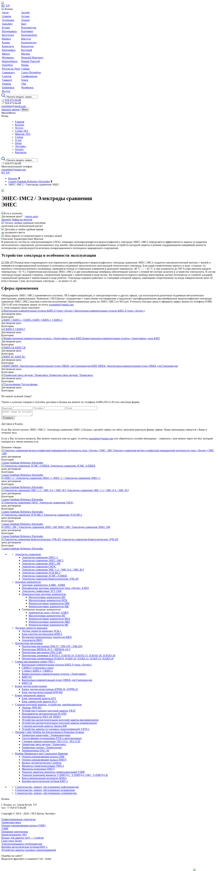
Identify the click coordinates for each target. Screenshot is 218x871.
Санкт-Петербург (31, 72)
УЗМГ (5, 828)
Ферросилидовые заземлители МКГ (49, 621)
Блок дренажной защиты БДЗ (39, 698)
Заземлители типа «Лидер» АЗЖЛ (48, 612)
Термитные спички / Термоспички (42, 747)
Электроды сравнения (28, 554)
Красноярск (8, 50)
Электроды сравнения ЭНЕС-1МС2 (43, 560)
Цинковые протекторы (14, 831)
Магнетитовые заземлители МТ (47, 597)
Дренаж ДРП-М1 (32, 707)
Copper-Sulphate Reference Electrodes (22, 462)
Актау (5, 12)
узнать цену (31, 216)
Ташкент (7, 80)
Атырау (25, 20)
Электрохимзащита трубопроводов (21, 843)
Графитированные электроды (18, 819)
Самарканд (8, 72)
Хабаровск (8, 87)
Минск (6, 53)
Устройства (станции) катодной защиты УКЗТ (49, 710)
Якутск (6, 91)
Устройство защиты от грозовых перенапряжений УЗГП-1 (56, 729)
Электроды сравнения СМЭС (39, 566)
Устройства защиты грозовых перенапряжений (28, 850)
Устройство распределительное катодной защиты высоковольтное (60, 719)
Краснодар (27, 46)
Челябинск (27, 87)
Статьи (19, 137)
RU (3, 5)
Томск (24, 80)
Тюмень (6, 83)
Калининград (29, 42)
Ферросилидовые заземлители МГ (48, 624)
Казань (6, 42)
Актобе (25, 12)
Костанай (26, 50)
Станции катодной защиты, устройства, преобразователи (48, 704)
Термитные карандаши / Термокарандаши (46, 735)
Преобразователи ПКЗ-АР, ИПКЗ (41, 716)
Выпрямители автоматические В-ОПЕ (44, 713)
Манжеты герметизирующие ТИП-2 (43, 765)
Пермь (25, 65)
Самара (25, 68)
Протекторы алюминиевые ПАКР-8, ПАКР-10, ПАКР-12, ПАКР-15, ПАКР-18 (67, 658)
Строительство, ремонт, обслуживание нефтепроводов (47, 787)
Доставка (20, 146)
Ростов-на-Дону (11, 68)
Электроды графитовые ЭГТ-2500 (41, 591)
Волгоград (8, 35)
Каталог (19, 124)
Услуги (19, 127)
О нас (18, 140)
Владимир (27, 31)
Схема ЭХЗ (21, 130)
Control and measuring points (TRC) (34, 661)
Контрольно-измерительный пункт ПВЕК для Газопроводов (57, 680)
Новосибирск (10, 61)
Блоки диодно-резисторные (31, 686)
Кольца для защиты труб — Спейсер (22, 837)
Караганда (8, 46)
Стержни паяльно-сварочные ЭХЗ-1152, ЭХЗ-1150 (51, 741)
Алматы (6, 16)
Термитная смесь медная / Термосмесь (44, 744)
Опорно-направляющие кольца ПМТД (44, 759)
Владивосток (28, 27)
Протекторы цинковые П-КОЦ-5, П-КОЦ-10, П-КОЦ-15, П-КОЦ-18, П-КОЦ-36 (68, 655)
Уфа (23, 83)
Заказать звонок (10, 109)
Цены (18, 143)
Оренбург (7, 65)
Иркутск (26, 38)
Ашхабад (7, 23)
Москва (25, 53)
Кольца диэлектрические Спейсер (41, 762)
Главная (19, 121)
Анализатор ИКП (32, 640)
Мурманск (8, 57)
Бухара (6, 27)
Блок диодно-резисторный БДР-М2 (42, 692)
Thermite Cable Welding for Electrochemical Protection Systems (49, 732)
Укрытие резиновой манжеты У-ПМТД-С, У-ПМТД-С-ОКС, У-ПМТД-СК (65, 775)
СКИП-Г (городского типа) (37, 667)
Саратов (6, 76)
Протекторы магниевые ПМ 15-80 (42, 652)
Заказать (6, 219)
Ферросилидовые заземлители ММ (49, 603)
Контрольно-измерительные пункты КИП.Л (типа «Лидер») (57, 664)
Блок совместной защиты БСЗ (39, 701)
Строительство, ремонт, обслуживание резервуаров (45, 790)
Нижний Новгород (32, 57)
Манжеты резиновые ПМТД (38, 768)
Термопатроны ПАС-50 (35, 750)
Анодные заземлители (28, 581)
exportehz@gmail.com (13, 106)
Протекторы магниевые (29, 643)
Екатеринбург (29, 35)
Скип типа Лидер (11, 840)
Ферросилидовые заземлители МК (49, 606)
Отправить (8, 418)
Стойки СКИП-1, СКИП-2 (37, 670)
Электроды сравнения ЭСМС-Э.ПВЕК (44, 575)
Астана (25, 16)
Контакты (20, 152)
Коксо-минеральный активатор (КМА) (44, 778)
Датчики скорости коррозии (31, 627)
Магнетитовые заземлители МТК (48, 600)
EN (8, 5)
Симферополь (29, 76)
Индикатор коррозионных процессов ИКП (47, 637)
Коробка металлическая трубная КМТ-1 (45, 781)
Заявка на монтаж (22, 219)
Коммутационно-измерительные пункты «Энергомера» (54, 673)
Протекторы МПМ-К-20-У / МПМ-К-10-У (46, 649)
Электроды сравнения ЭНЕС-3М (41, 563)
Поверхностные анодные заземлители (44, 594)
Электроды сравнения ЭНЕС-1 (40, 557)
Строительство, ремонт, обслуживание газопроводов (46, 793)
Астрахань (8, 20)
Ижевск (6, 38)
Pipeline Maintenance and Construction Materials (41, 753)
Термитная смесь (11, 822)
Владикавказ (9, 31)
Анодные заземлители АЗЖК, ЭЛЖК (43, 585)
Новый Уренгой (30, 61)
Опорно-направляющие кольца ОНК (43, 756)
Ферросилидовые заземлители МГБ (49, 618)
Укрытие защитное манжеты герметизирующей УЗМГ (53, 772)
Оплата (19, 149)
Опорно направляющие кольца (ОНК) (23, 825)
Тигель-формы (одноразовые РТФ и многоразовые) (52, 738)
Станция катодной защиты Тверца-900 (44, 726)
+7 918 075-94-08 (11, 100)
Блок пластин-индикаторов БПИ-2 (42, 634)
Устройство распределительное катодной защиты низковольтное (59, 722)
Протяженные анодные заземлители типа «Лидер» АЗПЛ (55, 588)
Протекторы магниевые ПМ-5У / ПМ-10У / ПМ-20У (52, 646)
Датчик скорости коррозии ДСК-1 (41, 630)
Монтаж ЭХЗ (22, 134)
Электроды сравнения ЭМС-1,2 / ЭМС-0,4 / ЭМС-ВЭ (53, 569)
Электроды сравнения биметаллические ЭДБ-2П (50, 578)
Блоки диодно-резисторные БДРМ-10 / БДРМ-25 (50, 689)
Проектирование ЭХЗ (14, 834)
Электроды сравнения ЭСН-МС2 (41, 572)
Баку (24, 23)
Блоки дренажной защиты (30, 695)
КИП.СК (27, 683)
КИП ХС (27, 676)
